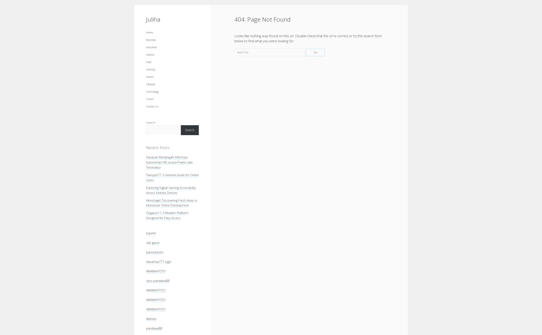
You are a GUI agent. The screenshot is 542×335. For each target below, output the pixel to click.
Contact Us (152, 106)
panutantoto (154, 252)
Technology (152, 91)
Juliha (153, 19)
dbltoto (151, 319)
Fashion (150, 54)
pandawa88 (154, 328)
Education (151, 47)
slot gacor (153, 243)
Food (148, 62)
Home (149, 32)
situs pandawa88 (157, 281)
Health (150, 77)
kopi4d (151, 233)
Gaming (150, 69)
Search (150, 123)
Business (151, 40)
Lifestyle (150, 84)
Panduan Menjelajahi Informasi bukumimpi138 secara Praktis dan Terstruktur (169, 162)
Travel (149, 99)
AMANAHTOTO (156, 271)
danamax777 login (158, 262)
